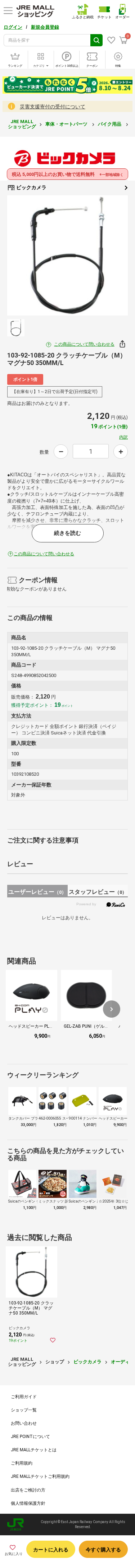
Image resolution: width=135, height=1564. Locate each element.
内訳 (123, 437)
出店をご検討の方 (28, 1490)
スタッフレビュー (98, 891)
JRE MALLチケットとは (34, 1449)
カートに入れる (50, 1550)
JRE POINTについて (30, 1436)
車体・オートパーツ (67, 124)
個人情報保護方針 (28, 1503)
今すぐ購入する (103, 1550)
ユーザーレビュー (37, 891)
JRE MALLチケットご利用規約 (40, 1476)
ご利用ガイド (24, 1396)
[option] (67, 255)
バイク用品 (110, 124)
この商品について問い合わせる (84, 344)
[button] (112, 1009)
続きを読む (67, 533)
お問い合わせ (24, 1423)
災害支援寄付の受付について (52, 106)
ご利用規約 (21, 1463)
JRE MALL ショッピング (22, 124)
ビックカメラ (30, 187)
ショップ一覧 (24, 1410)
